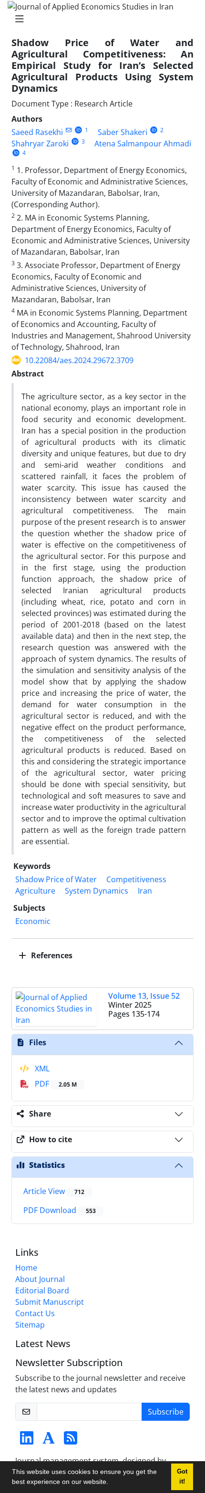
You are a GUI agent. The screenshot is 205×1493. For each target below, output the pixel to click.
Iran (145, 891)
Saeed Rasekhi (37, 132)
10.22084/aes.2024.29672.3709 (79, 360)
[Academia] (48, 1440)
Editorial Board (42, 1290)
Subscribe (166, 1411)
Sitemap (30, 1325)
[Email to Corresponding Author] (68, 130)
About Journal (40, 1279)
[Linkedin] (26, 1440)
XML (41, 1068)
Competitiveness (136, 879)
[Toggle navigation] (100, 19)
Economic (33, 921)
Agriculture (35, 891)
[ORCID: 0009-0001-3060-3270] (153, 130)
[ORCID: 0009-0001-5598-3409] (15, 153)
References (50, 955)
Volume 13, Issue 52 (144, 996)
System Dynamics (96, 891)
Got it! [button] (182, 1476)
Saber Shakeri (122, 132)
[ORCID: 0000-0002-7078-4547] (75, 141)
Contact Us (35, 1313)
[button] (111, 1483)
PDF (55, 1084)
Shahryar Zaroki (40, 143)
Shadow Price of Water (56, 879)
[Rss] (70, 1440)
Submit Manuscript (49, 1302)
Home (26, 1267)
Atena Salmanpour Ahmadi (142, 143)
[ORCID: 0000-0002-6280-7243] (78, 130)
